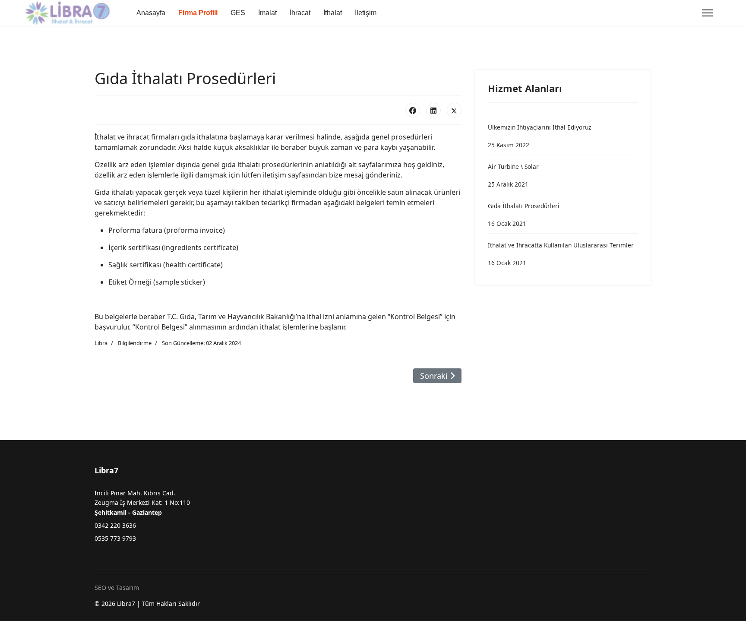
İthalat (332, 12)
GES (238, 12)
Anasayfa (150, 12)
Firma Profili (198, 12)
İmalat (267, 12)
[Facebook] (412, 110)
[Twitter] (454, 110)
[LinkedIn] (433, 110)
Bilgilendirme (135, 343)
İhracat (300, 12)
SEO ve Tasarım (117, 587)
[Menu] (707, 13)
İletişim (365, 12)
